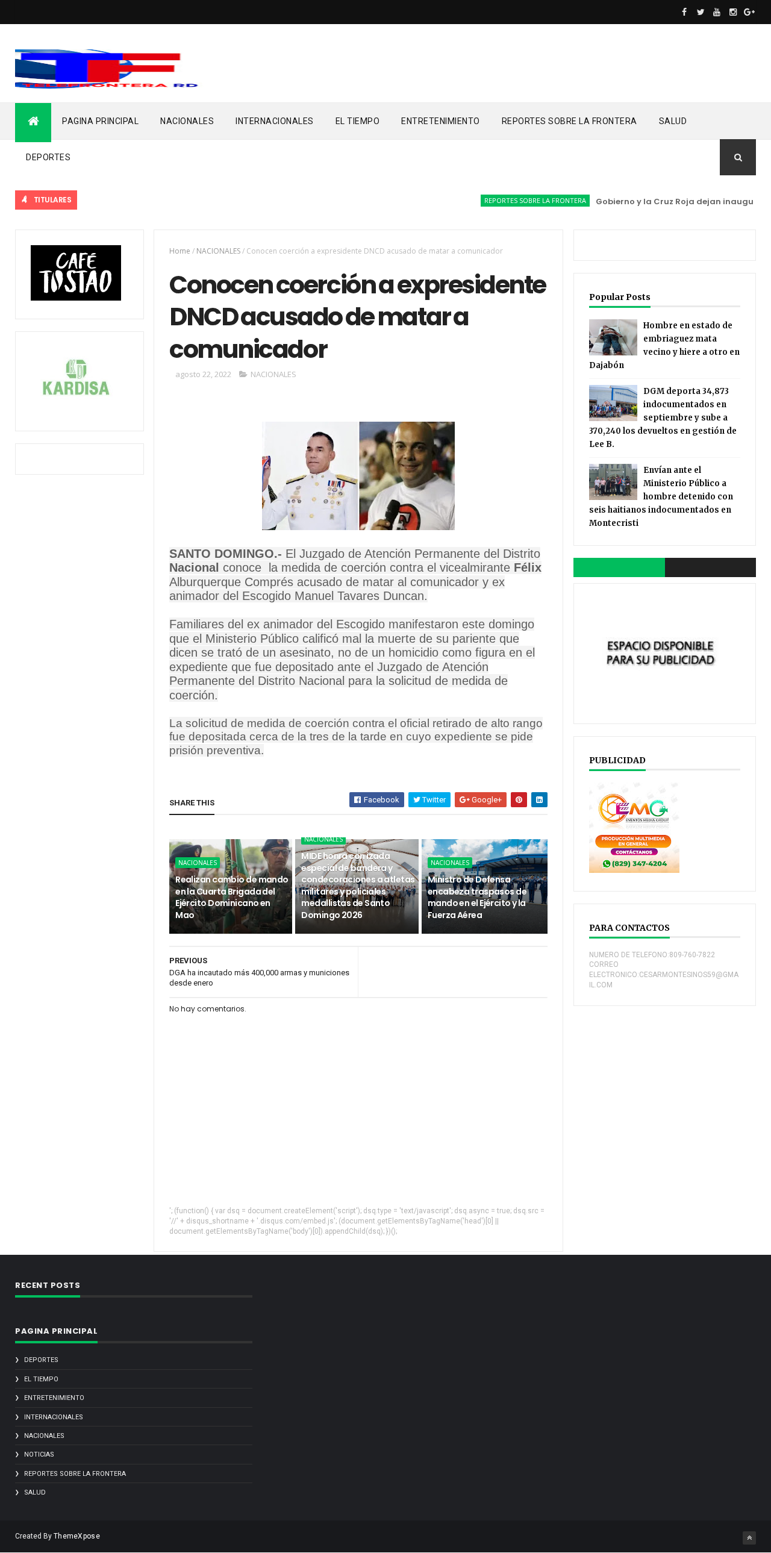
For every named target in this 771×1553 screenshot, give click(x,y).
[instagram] (733, 12)
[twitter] (700, 12)
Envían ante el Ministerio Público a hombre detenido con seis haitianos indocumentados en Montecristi (661, 496)
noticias (39, 1454)
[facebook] (684, 12)
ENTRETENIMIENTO (440, 121)
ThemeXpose (77, 1536)
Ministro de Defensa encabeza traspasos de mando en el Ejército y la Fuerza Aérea (477, 897)
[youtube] (716, 12)
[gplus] (749, 12)
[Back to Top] (749, 1538)
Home (179, 251)
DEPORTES (48, 157)
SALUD (673, 121)
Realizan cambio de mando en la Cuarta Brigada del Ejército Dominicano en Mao (232, 897)
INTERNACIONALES (275, 121)
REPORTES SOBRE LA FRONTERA (569, 121)
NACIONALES (187, 121)
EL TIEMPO (358, 121)
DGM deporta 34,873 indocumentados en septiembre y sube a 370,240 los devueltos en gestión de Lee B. (663, 417)
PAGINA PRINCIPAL (100, 121)
